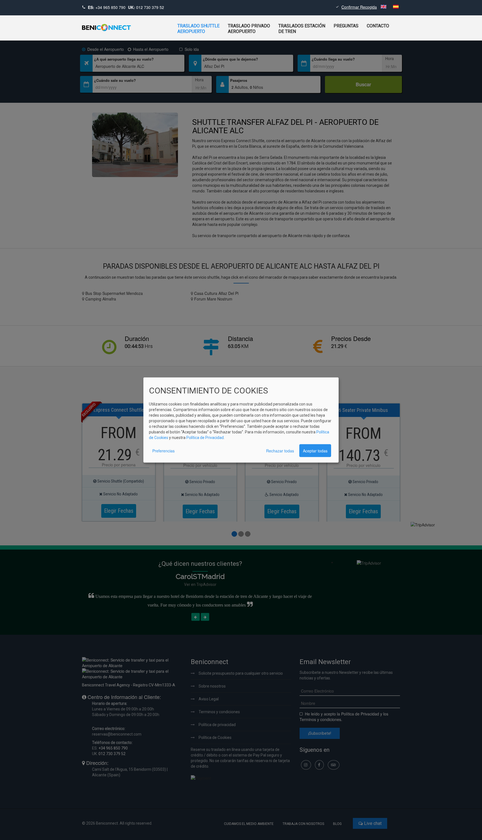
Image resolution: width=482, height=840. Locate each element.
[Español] (396, 7)
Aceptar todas (315, 450)
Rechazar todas (280, 450)
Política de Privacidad (205, 437)
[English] (384, 7)
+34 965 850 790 (110, 7)
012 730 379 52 (150, 7)
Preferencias (163, 450)
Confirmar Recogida (359, 7)
